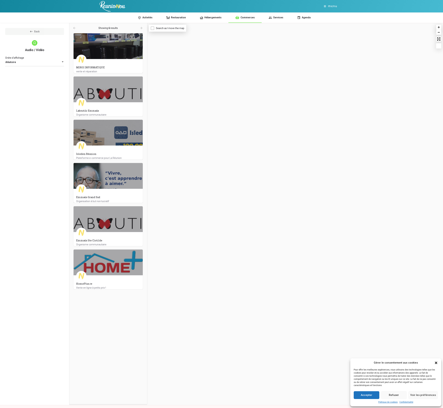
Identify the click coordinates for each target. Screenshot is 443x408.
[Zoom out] (438, 32)
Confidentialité (406, 402)
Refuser (394, 395)
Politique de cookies (388, 402)
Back (37, 31)
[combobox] (34, 62)
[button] (436, 363)
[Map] (295, 214)
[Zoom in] (438, 27)
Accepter (366, 395)
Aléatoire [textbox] (10, 62)
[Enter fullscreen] (438, 39)
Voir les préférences (423, 395)
